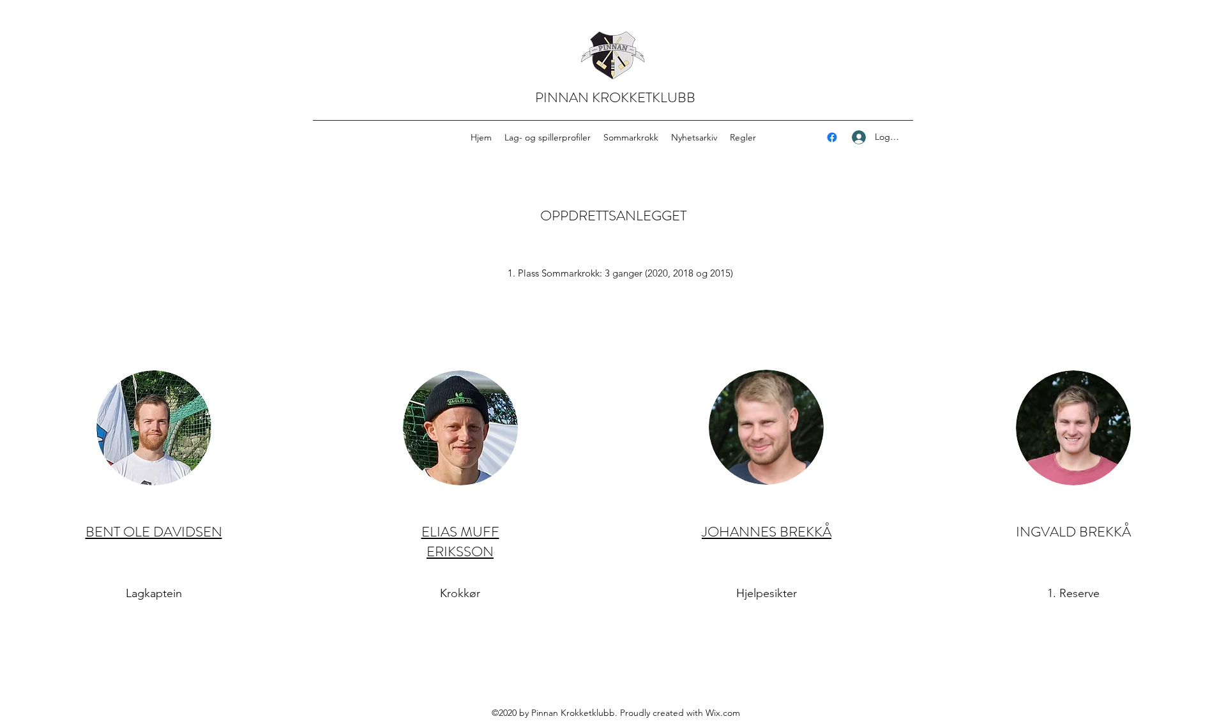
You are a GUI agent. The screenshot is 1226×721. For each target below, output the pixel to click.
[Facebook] (832, 137)
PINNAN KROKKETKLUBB (615, 97)
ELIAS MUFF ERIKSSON (460, 541)
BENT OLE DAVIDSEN (154, 532)
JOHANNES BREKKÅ (766, 532)
